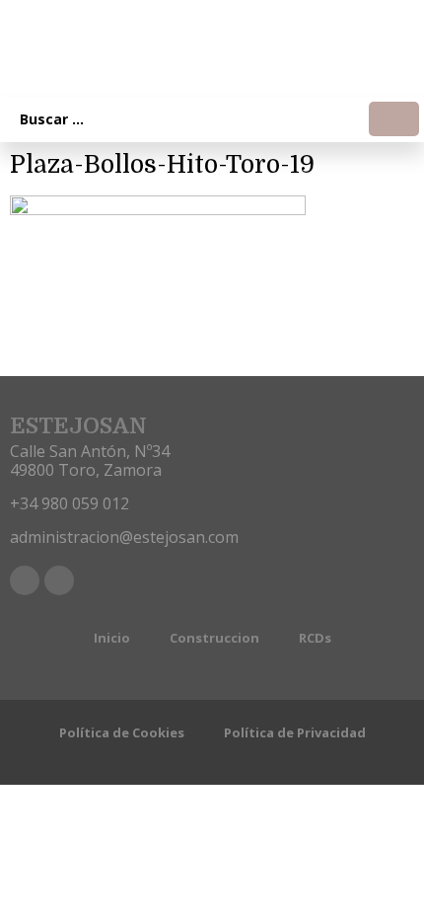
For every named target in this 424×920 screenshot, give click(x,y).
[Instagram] (59, 580)
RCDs (315, 638)
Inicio (112, 638)
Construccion (214, 638)
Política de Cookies (121, 732)
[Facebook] (24, 580)
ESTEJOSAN (78, 426)
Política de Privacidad (295, 732)
